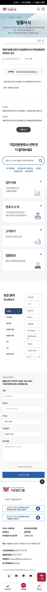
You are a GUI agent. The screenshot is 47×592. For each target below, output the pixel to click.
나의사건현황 (25, 2)
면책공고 (5, 532)
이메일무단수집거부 (9, 535)
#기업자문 (10, 168)
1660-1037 (40, 2)
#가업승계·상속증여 (25, 168)
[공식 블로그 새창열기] (16, 575)
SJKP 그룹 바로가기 (13, 499)
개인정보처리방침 (30, 528)
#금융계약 (29, 171)
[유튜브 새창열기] (30, 575)
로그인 (16, 2)
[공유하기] (43, 40)
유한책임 (27, 532)
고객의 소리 (28, 535)
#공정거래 (18, 171)
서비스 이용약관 (8, 528)
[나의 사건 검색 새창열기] (9, 575)
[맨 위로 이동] (42, 481)
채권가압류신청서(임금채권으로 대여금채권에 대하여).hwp (27, 72)
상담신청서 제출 (23, 475)
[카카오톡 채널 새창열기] (23, 575)
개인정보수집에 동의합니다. (25, 467)
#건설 (38, 168)
